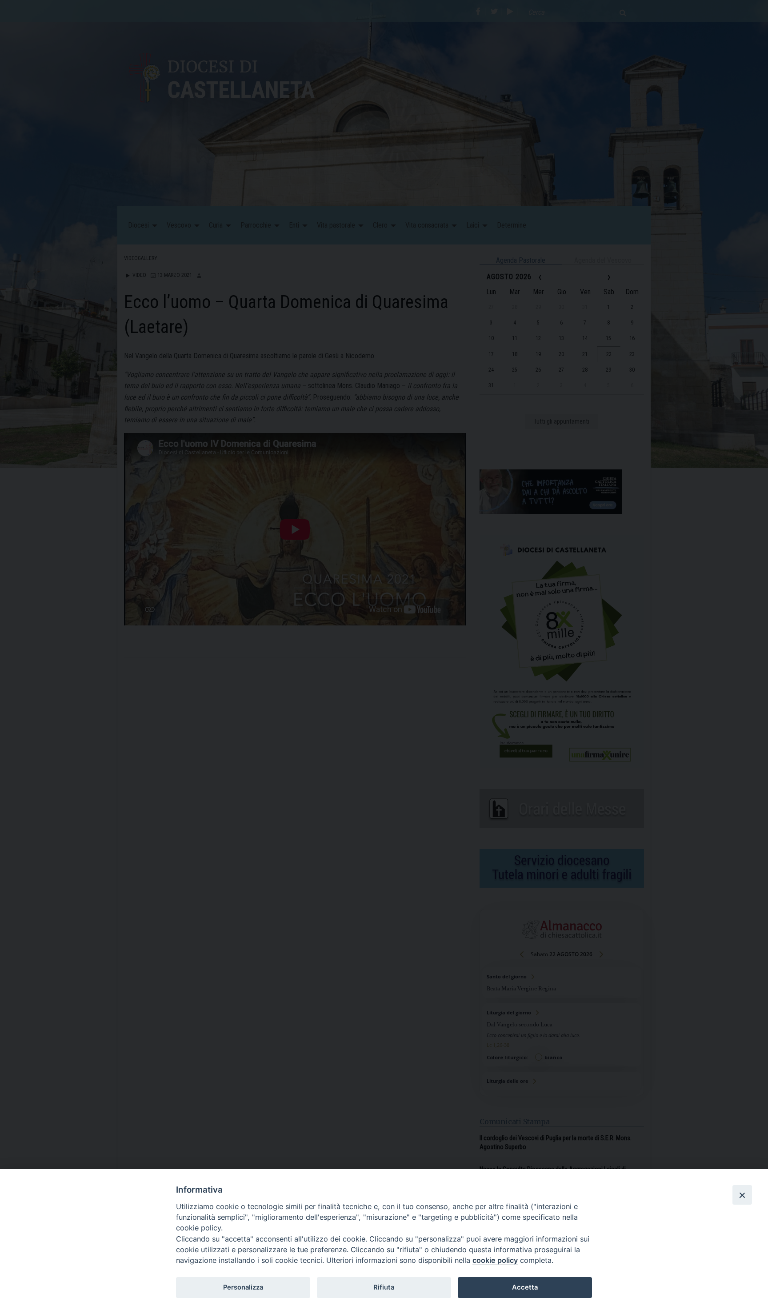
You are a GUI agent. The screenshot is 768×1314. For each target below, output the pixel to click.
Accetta (525, 1287)
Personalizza (243, 1287)
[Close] (742, 1195)
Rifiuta (383, 1287)
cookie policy (495, 1260)
